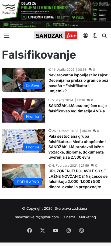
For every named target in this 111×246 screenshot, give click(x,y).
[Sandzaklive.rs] (55, 35)
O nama (69, 217)
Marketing (87, 217)
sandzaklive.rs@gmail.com (37, 217)
